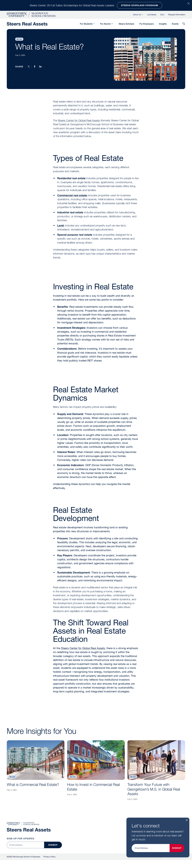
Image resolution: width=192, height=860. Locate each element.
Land (60, 225)
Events (175, 24)
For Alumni (105, 24)
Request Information (176, 14)
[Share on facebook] (34, 66)
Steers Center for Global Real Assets (79, 120)
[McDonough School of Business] (31, 14)
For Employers (146, 24)
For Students (86, 24)
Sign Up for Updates (20, 838)
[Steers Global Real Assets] (27, 24)
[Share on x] (28, 66)
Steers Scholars (126, 24)
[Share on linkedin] (40, 66)
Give (162, 14)
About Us (137, 14)
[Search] (184, 23)
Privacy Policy (49, 857)
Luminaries (151, 14)
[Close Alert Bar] (188, 3)
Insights (163, 24)
